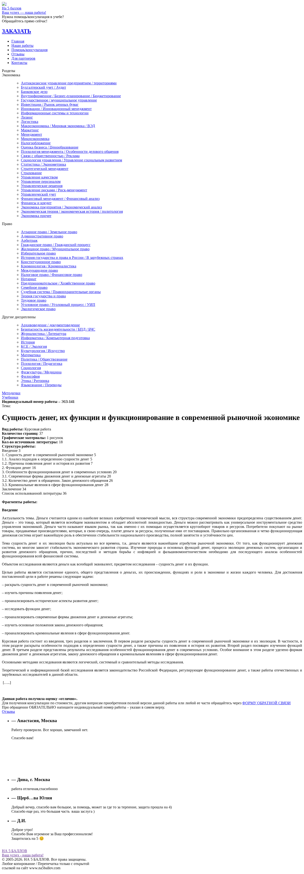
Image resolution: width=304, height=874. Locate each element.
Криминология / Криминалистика (48, 266)
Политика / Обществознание (44, 359)
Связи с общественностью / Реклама (50, 156)
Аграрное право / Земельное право (49, 232)
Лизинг (27, 117)
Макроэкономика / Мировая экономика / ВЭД (58, 126)
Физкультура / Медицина (41, 372)
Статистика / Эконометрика (43, 164)
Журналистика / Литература (43, 334)
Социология (31, 368)
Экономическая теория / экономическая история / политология (72, 211)
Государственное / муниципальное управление (59, 100)
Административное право (42, 236)
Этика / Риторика (35, 381)
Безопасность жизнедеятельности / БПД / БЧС (58, 329)
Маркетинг (30, 130)
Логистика (29, 122)
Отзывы (17, 54)
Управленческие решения (41, 186)
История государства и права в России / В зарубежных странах (72, 258)
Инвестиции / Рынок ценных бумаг (50, 104)
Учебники (10, 397)
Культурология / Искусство (43, 351)
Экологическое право (38, 309)
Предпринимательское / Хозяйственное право (58, 283)
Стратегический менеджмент (44, 169)
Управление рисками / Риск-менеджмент (54, 190)
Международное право (39, 270)
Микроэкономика (35, 139)
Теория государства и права (43, 296)
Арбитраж (29, 240)
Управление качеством (39, 177)
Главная (17, 41)
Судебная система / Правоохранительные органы (61, 292)
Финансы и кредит (36, 203)
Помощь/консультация (29, 50)
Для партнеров (23, 58)
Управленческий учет (38, 194)
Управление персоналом (41, 181)
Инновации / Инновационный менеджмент (56, 109)
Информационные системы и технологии (55, 113)
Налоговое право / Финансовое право (51, 275)
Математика (31, 355)
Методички (11, 393)
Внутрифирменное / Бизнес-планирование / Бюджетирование (71, 96)
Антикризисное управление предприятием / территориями (69, 83)
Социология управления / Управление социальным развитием (71, 160)
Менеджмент (31, 134)
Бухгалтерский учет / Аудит (43, 87)
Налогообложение (36, 143)
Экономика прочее (36, 216)
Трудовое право (33, 300)
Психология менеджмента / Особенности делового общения (70, 152)
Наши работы (22, 45)
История (28, 342)
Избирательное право (38, 253)
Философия (30, 376)
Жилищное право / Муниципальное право (55, 249)
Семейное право (34, 287)
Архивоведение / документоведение (50, 325)
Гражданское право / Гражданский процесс (55, 245)
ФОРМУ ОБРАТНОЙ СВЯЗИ (266, 703)
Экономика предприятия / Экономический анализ (61, 207)
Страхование (31, 173)
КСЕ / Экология (34, 346)
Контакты (19, 63)
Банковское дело (34, 92)
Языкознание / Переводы (41, 385)
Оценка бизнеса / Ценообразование (49, 147)
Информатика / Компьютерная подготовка (55, 338)
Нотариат (28, 279)
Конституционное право (41, 262)
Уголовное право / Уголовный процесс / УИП (58, 305)
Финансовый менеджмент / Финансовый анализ (60, 199)
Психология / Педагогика (41, 364)
